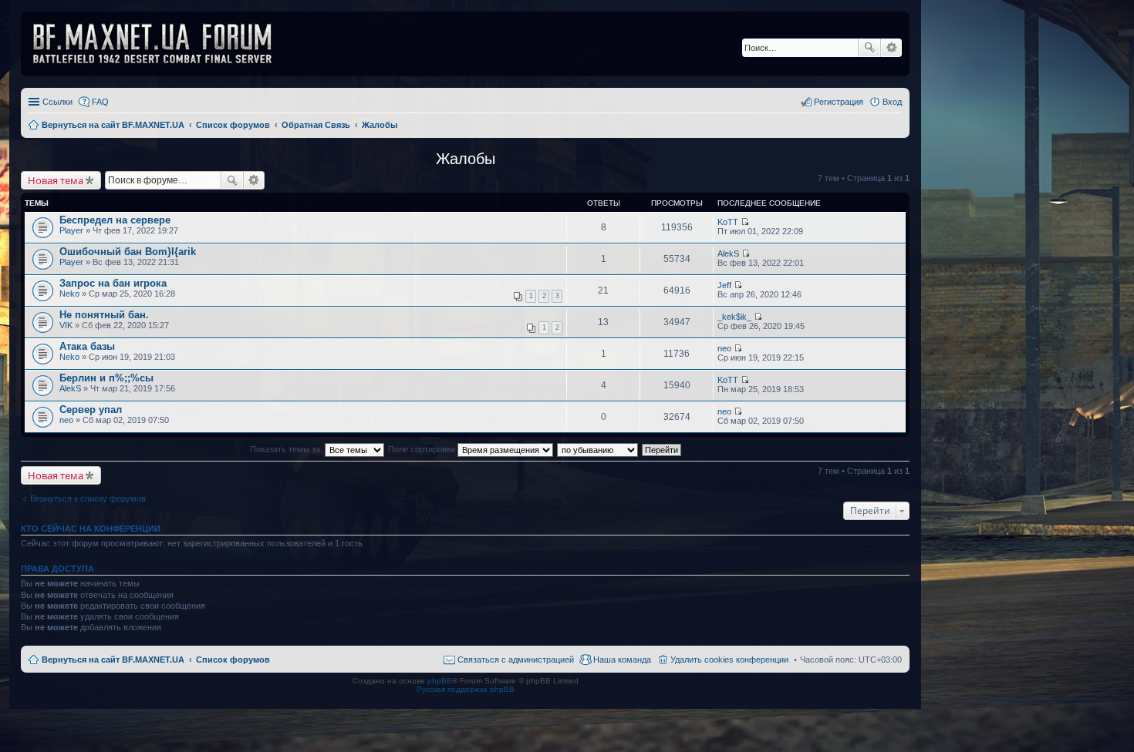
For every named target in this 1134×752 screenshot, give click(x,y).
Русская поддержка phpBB (466, 689)
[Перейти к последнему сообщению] (745, 222)
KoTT (727, 222)
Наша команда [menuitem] (622, 659)
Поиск (869, 48)
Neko (69, 293)
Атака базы (87, 346)
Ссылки (57, 101)
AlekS (728, 253)
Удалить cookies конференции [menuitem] (729, 659)
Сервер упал (90, 409)
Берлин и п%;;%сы (106, 378)
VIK (66, 325)
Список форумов (233, 659)
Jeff (724, 285)
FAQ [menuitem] (100, 101)
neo (724, 348)
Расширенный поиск (891, 48)
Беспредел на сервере (114, 220)
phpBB (439, 680)
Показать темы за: (287, 449)
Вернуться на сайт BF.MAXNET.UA (113, 659)
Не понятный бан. (104, 315)
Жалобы (465, 158)
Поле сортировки (422, 449)
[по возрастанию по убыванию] (598, 449)
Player (71, 230)
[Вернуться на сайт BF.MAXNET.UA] (162, 43)
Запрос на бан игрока (113, 283)
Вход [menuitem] (892, 101)
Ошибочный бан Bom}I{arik (127, 251)
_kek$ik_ (734, 316)
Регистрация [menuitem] (838, 101)
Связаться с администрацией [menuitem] (515, 659)
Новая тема (55, 180)
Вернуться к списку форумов (88, 498)
